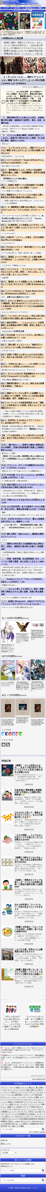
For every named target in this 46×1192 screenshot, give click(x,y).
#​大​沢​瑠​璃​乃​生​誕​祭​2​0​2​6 (28, 1119)
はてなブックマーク (8, 537)
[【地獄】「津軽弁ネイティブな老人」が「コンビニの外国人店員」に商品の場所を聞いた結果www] (7, 885)
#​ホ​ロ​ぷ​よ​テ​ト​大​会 (28, 1121)
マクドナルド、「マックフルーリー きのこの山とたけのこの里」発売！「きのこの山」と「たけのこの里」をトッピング (23, 271)
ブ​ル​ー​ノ (32, 1092)
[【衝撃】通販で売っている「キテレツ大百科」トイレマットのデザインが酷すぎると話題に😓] (7, 974)
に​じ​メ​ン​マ (12, 1112)
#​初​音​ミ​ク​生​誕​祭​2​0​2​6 (31, 1124)
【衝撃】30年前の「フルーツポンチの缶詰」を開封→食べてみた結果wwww (29, 929)
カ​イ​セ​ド (16, 1104)
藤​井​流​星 (18, 1095)
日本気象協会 (17, 240)
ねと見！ (33, 197)
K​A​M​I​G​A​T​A (19, 1102)
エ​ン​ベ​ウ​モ (7, 1109)
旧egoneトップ (6, 1166)
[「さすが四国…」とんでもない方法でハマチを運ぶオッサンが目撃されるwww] (7, 840)
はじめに (17, 8)
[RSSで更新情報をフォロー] (8, 745)
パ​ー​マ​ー (9, 1100)
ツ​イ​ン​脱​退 (9, 1104)
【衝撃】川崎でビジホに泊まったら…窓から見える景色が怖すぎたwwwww (29, 859)
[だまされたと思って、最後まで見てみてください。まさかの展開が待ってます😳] (7, 817)
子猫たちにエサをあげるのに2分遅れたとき (26, 500)
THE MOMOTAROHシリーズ (20, 527)
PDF (3, 512)
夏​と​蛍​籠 (39, 1087)
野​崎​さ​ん (11, 1102)
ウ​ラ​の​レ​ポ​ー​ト (28, 1100)
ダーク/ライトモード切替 (23, 11)
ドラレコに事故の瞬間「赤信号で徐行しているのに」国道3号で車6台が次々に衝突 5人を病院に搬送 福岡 (23, 138)
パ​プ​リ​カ (20, 1112)
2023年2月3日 (29, 784)
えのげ (6, 153)
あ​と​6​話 (38, 1112)
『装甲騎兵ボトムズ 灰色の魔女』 (15, 178)
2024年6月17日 (29, 986)
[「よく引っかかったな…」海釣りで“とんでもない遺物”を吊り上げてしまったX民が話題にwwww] (13, 734)
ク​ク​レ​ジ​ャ (24, 1087)
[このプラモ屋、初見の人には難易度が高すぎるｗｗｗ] (7, 954)
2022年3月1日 (29, 899)
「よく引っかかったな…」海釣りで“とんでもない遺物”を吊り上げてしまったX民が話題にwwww (23, 150)
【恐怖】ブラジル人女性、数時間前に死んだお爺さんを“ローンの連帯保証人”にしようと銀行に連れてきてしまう (23, 458)
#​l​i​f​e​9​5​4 (41, 1119)
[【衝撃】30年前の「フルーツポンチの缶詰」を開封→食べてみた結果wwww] (7, 932)
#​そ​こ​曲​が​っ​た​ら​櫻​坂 (16, 1126)
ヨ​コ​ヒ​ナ (8, 1114)
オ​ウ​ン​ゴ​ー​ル (13, 1090)
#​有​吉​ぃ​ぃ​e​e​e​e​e (14, 1121)
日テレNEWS (19, 141)
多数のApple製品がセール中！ (19, 297)
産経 (6, 123)
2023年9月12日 (29, 852)
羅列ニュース (39, 87)
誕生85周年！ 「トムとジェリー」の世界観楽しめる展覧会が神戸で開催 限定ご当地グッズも (23, 325)
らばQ (3, 502)
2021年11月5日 (29, 943)
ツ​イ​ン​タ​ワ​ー (22, 1097)
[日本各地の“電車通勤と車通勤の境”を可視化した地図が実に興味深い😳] (7, 795)
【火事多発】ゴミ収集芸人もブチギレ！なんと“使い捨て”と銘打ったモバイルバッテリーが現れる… (23, 227)
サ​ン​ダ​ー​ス (17, 1100)
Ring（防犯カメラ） (15, 380)
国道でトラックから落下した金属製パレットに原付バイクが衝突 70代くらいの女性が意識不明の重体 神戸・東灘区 (22, 395)
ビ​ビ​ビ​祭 (37, 1090)
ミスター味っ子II (10, 525)
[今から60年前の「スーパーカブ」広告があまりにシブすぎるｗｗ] (7, 909)
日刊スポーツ (10, 408)
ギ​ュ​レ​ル (6, 1097)
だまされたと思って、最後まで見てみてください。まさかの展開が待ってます (29, 814)
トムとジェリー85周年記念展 (13, 331)
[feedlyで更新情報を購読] (3, 745)
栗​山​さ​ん (32, 1087)
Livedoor (22, 468)
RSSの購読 (39, 1055)
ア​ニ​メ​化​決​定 (17, 1107)
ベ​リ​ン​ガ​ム (10, 1095)
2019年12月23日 (29, 807)
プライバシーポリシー (38, 1075)
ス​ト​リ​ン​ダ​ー (29, 1102)
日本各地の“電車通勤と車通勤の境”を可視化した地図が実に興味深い (28, 792)
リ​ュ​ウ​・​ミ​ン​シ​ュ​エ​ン (29, 1109)
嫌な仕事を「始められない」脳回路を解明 (25, 534)
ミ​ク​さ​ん (13, 1097)
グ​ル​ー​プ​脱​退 (15, 1087)
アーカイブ (5, 1150)
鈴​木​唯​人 (32, 1114)
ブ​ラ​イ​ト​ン (5, 1087)
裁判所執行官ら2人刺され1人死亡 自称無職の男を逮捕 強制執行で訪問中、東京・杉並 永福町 (23, 120)
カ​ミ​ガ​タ (39, 1092)
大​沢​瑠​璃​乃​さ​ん (23, 1114)
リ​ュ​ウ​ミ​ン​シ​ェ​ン (34, 1104)
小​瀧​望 (8, 1107)
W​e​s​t (13, 1092)
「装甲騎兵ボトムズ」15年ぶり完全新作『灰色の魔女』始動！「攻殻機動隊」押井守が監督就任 (23, 172)
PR (26, 163)
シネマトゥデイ (10, 175)
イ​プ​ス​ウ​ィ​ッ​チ (28, 1095)
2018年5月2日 (29, 964)
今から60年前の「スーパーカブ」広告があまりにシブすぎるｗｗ (29, 906)
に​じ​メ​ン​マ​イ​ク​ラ (22, 1092)
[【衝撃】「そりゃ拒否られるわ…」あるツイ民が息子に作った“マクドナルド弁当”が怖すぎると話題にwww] (7, 770)
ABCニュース (8, 328)
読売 (43, 509)
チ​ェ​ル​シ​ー (38, 1100)
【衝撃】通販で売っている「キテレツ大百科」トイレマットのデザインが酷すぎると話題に (29, 971)
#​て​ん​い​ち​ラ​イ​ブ (12, 1119)
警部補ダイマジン (36, 429)
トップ (5, 8)
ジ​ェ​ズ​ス (24, 1104)
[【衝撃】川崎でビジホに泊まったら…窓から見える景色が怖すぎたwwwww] (7, 862)
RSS (40, 8)
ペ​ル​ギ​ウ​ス (16, 1109)
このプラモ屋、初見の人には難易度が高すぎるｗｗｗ (29, 950)
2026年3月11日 (29, 874)
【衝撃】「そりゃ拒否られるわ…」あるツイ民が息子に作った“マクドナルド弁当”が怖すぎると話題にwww (29, 768)
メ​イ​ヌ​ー (39, 1114)
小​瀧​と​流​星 (29, 1090)
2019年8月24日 (29, 921)
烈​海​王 (33, 1107)
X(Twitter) (29, 8)
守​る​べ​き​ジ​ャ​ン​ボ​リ (22, 1116)
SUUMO (29, 487)
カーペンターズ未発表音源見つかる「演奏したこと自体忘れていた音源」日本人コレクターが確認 (23, 405)
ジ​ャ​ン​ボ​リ (34, 1116)
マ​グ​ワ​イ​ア (26, 1107)
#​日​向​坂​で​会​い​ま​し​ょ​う (13, 1124)
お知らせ (4, 1140)
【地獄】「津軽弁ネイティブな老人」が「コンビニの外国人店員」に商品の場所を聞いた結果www (29, 883)
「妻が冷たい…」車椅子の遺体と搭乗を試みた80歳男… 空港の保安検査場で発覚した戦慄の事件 (22, 447)
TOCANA (8, 450)
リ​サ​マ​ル (21, 1090)
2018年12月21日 (29, 829)
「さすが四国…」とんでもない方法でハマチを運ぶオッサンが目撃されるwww (29, 837)
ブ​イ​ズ (14, 1114)
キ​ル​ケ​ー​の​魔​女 (33, 1097)
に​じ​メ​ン (11, 1116)
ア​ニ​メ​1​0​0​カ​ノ (29, 1112)
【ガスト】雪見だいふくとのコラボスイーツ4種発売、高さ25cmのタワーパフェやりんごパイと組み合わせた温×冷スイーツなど (22, 303)
